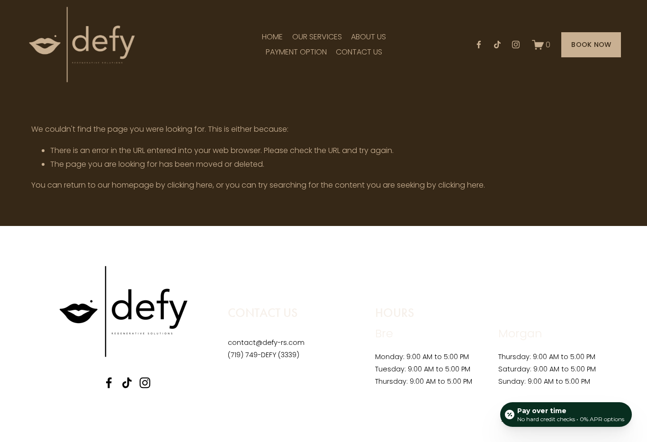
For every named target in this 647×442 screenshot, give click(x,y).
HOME (272, 36)
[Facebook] (479, 44)
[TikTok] (497, 44)
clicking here (190, 185)
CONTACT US (359, 51)
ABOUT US (368, 36)
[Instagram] (516, 44)
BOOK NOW (591, 44)
